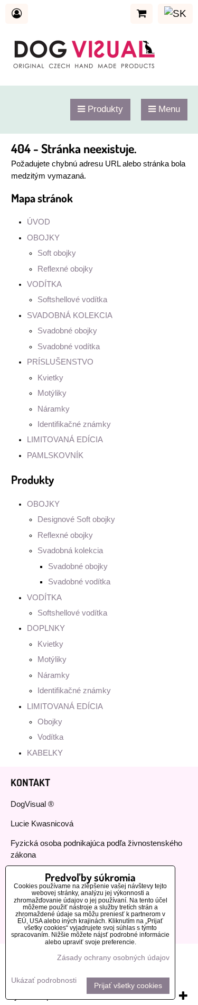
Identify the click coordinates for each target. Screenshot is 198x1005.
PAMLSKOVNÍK (55, 455)
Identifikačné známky (74, 424)
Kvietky (50, 378)
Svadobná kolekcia (70, 550)
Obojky (49, 722)
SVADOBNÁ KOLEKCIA (69, 315)
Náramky (53, 409)
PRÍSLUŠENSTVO (60, 362)
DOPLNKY (46, 628)
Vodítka (50, 737)
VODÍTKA (44, 284)
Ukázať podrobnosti (44, 980)
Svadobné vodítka (68, 346)
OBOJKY (43, 238)
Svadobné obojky (67, 331)
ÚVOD (38, 222)
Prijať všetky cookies (128, 986)
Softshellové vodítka (72, 299)
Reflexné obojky (65, 269)
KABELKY (45, 753)
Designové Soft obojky (76, 519)
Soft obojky (56, 253)
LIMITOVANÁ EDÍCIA (65, 439)
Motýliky (52, 393)
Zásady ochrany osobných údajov (113, 958)
